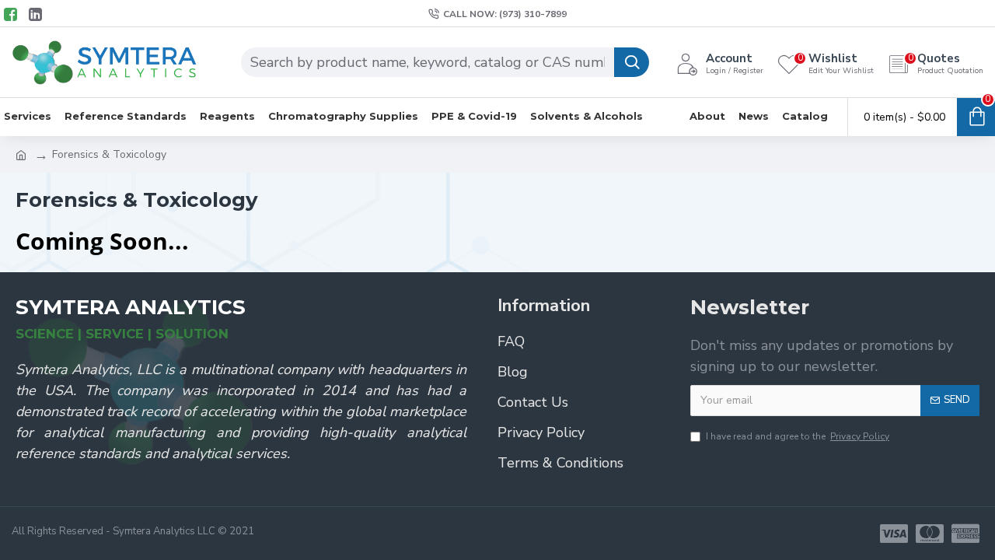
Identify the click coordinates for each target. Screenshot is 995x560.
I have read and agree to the (797, 436)
